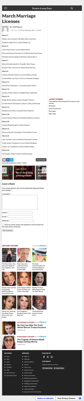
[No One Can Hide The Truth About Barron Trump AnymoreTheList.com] (8, 328)
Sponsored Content (11, 375)
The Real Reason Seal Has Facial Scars (37, 313)
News (7, 359)
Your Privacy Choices (66, 398)
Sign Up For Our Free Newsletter (32, 392)
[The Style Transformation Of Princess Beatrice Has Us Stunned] (39, 255)
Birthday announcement (30, 378)
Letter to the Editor (29, 389)
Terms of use (27, 367)
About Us (26, 356)
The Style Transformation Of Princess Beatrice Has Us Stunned (38, 267)
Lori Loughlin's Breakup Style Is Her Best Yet (24, 313)
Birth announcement (29, 375)
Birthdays (52, 106)
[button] (71, 8)
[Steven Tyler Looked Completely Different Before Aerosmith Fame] (9, 279)
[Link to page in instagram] (51, 357)
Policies (26, 364)
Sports (8, 362)
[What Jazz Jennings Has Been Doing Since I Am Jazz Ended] (9, 302)
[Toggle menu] (5, 8)
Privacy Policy (48, 368)
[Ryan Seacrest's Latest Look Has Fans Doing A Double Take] (24, 255)
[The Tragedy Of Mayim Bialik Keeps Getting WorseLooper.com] (8, 342)
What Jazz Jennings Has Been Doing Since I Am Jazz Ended (8, 314)
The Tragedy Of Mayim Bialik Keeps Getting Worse (30, 341)
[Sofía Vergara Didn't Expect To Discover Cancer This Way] (24, 279)
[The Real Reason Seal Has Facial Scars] (39, 302)
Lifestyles (9, 367)
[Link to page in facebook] (8, 160)
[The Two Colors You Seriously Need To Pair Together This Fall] (9, 255)
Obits (7, 370)
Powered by (35, 246)
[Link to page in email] (4, 160)
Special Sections (10, 372)
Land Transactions (55, 108)
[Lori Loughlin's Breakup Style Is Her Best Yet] (24, 302)
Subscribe (26, 359)
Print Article (41, 160)
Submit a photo (28, 372)
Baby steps (52, 114)
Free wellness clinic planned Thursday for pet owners (64, 102)
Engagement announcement (31, 381)
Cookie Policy (60, 368)
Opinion (8, 364)
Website (5, 220)
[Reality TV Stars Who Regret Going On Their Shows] (39, 279)
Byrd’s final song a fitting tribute (24, 174)
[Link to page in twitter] (11, 160)
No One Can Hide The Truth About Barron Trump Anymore (31, 327)
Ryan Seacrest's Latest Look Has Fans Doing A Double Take (22, 267)
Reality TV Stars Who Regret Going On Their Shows (38, 289)
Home (8, 356)
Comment (6, 194)
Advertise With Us (29, 362)
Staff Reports (17, 27)
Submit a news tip (28, 370)
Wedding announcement (30, 383)
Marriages (52, 111)
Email (4, 216)
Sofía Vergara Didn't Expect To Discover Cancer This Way (24, 289)
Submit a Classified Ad (30, 386)
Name (5, 212)
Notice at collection (45, 398)
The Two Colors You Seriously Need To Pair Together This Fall (9, 267)
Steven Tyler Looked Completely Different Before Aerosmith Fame (9, 290)
